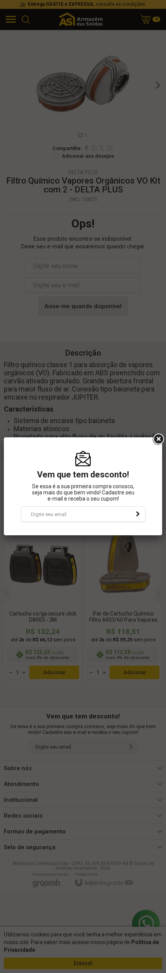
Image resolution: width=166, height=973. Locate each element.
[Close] (157, 439)
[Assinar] (138, 514)
